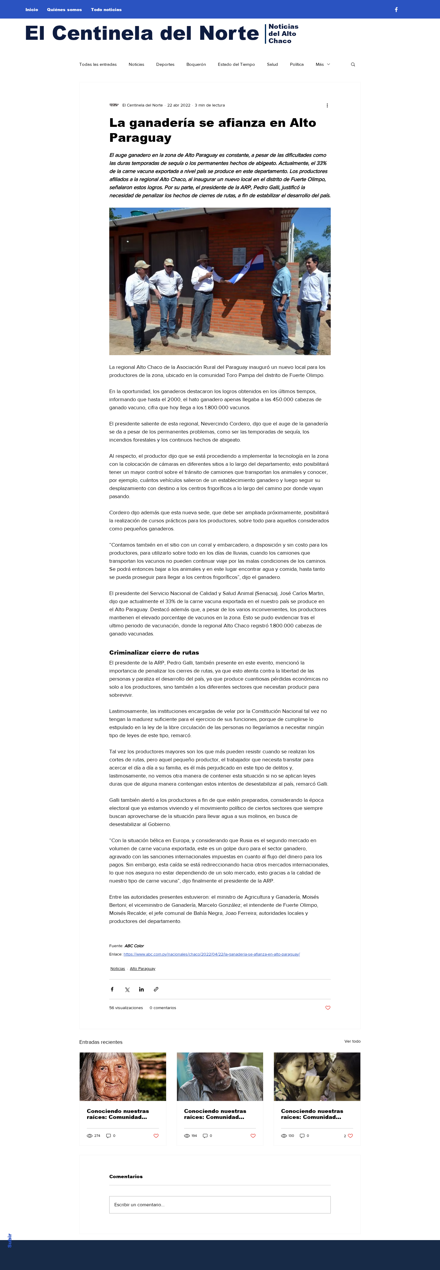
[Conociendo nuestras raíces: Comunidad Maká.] (220, 1076)
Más (320, 64)
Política (297, 64)
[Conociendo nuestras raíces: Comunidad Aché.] (317, 1076)
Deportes (165, 64)
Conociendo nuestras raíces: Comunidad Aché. (312, 1114)
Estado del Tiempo (236, 64)
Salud (272, 64)
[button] (353, 64)
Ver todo (353, 1041)
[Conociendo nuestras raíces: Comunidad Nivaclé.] (123, 1076)
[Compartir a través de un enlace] (156, 989)
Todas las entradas (98, 64)
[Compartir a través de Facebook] (112, 989)
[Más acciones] (327, 105)
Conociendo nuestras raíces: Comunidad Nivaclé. (118, 1114)
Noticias (136, 64)
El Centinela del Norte (142, 33)
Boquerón (196, 64)
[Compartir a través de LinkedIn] (141, 989)
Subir (10, 1241)
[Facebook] (396, 9)
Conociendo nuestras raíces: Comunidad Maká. (215, 1114)
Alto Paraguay (142, 968)
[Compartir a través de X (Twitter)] (127, 989)
